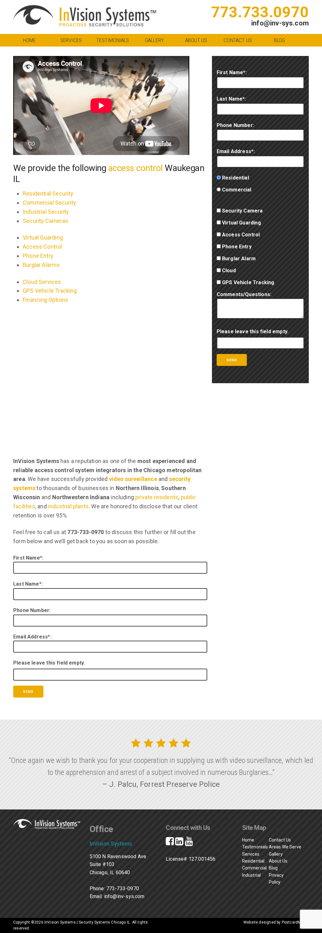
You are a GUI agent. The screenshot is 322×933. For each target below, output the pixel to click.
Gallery (154, 40)
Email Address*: (32, 637)
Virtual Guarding (43, 237)
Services (71, 40)
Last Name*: (28, 584)
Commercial (250, 867)
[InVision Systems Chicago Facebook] (170, 843)
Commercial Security (49, 202)
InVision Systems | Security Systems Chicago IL (87, 922)
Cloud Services (42, 282)
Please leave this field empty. (49, 663)
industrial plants (68, 506)
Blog (279, 40)
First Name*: (28, 558)
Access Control (42, 246)
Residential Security (48, 193)
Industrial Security (46, 211)
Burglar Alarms (41, 265)
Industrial (247, 875)
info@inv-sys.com (280, 23)
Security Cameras (45, 221)
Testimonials (112, 40)
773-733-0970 (122, 889)
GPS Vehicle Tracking (50, 290)
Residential (247, 861)
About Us (196, 40)
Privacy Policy (276, 879)
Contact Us (238, 40)
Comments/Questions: (244, 294)
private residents (156, 497)
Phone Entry (38, 255)
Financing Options (45, 299)
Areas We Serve (285, 846)
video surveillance (133, 479)
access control (135, 168)
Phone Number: (32, 610)
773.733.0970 (260, 12)
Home (29, 40)
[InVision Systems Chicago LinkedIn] (179, 843)
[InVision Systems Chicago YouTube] (189, 843)
